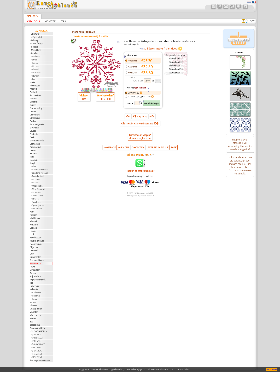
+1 (151, 116)
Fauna (35, 62)
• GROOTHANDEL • (38, 331)
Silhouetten (35, 269)
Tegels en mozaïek (37, 279)
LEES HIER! (105, 98)
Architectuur (35, 95)
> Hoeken (34, 46)
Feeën (32, 137)
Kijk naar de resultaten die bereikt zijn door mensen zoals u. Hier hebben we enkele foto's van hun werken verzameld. (240, 165)
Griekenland (35, 147)
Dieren (33, 111)
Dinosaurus (35, 117)
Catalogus (33, 21)
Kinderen (36, 66)
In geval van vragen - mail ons (140, 176)
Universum (34, 286)
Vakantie (34, 289)
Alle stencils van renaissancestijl (138, 123)
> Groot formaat (37, 43)
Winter (33, 318)
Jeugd (32, 163)
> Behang (34, 40)
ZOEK (174, 147)
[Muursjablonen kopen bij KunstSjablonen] (213, 8)
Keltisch (33, 214)
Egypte (33, 130)
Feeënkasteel (38, 176)
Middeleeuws (35, 237)
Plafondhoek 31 (175, 65)
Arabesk (33, 92)
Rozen (32, 266)
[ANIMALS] (37, 337)
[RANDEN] (37, 353)
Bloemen (33, 101)
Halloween (36, 292)
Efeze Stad (34, 127)
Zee (33, 79)
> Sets (32, 82)
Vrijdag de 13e (36, 308)
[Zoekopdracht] (238, 8)
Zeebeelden (35, 324)
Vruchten (34, 311)
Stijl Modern (35, 276)
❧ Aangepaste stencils (40, 360)
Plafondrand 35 (176, 69)
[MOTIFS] (36, 347)
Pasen (34, 298)
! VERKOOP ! (35, 33)
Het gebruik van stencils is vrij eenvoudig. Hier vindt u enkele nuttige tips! (240, 144)
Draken (33, 121)
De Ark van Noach (40, 169)
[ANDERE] (36, 334)
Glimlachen (35, 143)
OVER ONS (123, 147)
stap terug (142, 116)
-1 (129, 116)
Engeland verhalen (40, 172)
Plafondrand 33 (176, 58)
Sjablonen (32, 16)
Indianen (36, 179)
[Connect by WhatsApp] (140, 166)
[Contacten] (226, 8)
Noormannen (35, 244)
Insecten (33, 159)
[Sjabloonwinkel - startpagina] (52, 8)
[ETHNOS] (36, 341)
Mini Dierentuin (39, 189)
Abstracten (35, 85)
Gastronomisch (37, 140)
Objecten (34, 247)
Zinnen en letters (37, 328)
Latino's (33, 227)
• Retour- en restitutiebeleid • (140, 170)
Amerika (33, 88)
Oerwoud (34, 250)
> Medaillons (35, 50)
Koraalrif (34, 224)
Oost (32, 253)
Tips (63, 21)
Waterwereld (35, 315)
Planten (35, 75)
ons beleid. (185, 369)
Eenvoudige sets (37, 124)
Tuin (31, 282)
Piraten (35, 198)
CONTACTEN (138, 147)
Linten (32, 231)
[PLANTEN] (37, 350)
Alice (34, 166)
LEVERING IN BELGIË (158, 147)
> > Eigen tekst (36, 37)
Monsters (50, 21)
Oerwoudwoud (38, 195)
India (32, 156)
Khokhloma (35, 218)
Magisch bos (37, 185)
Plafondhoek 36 (176, 72)
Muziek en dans (37, 240)
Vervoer (33, 302)
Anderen (36, 56)
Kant (32, 211)
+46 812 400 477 (145, 154)
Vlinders (33, 305)
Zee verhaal (37, 208)
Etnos (34, 59)
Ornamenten (35, 256)
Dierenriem (35, 114)
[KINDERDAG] (38, 344)
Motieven (36, 72)
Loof (32, 234)
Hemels (33, 150)
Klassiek (35, 69)
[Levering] (232, 8)
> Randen (34, 53)
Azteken (33, 98)
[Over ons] (219, 8)
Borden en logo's (37, 108)
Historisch (34, 153)
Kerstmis (36, 295)
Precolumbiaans (37, 260)
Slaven (33, 273)
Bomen (33, 104)
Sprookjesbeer (38, 205)
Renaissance (35, 263)
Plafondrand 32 (176, 61)
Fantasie (34, 134)
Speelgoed (36, 201)
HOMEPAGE (110, 147)
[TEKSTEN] (37, 357)
